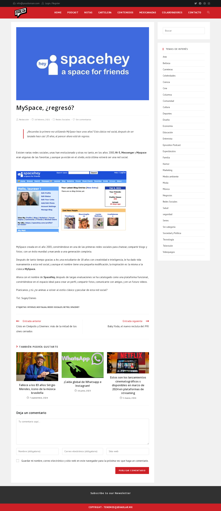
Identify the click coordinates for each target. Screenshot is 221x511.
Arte (165, 56)
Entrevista (167, 138)
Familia (166, 157)
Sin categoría (169, 226)
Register (56, 3)
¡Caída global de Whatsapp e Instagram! (83, 384)
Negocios (167, 195)
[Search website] (208, 12)
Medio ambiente (171, 176)
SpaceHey (74, 307)
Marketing (167, 170)
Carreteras (168, 69)
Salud (165, 208)
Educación (168, 132)
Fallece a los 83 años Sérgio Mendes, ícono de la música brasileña (37, 389)
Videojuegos (169, 252)
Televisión (168, 245)
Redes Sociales (63, 119)
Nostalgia (42, 307)
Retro (66, 307)
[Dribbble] (204, 3)
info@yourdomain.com (28, 3)
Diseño (166, 119)
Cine (165, 88)
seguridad (167, 214)
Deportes (167, 113)
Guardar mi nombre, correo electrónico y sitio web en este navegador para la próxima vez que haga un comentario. (84, 460)
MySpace (31, 307)
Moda (165, 182)
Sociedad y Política (172, 233)
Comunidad (168, 101)
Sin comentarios (83, 119)
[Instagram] (208, 3)
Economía (168, 126)
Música (166, 189)
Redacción (24, 119)
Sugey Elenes (28, 298)
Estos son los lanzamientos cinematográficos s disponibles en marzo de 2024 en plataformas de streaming (128, 385)
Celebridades (169, 75)
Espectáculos (169, 151)
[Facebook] (200, 3)
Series (166, 220)
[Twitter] (195, 3)
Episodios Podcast (172, 145)
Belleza (166, 63)
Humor (166, 163)
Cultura (166, 107)
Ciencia (166, 82)
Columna (167, 94)
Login (47, 3)
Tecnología (168, 239)
